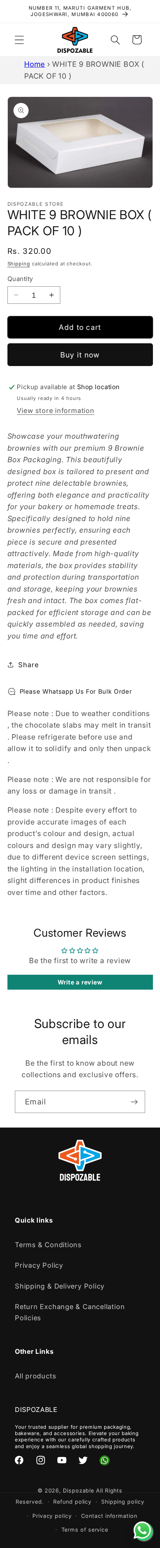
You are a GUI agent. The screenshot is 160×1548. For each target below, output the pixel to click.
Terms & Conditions (48, 1244)
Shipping (18, 264)
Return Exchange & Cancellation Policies (70, 1311)
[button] (19, 39)
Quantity (20, 279)
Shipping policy (122, 1501)
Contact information (109, 1516)
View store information (55, 410)
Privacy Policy (39, 1265)
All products (35, 1376)
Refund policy (72, 1501)
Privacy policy (52, 1516)
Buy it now (80, 354)
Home (34, 64)
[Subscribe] (134, 1102)
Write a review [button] (80, 982)
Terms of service (85, 1529)
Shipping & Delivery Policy (60, 1286)
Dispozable (78, 1490)
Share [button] (28, 664)
